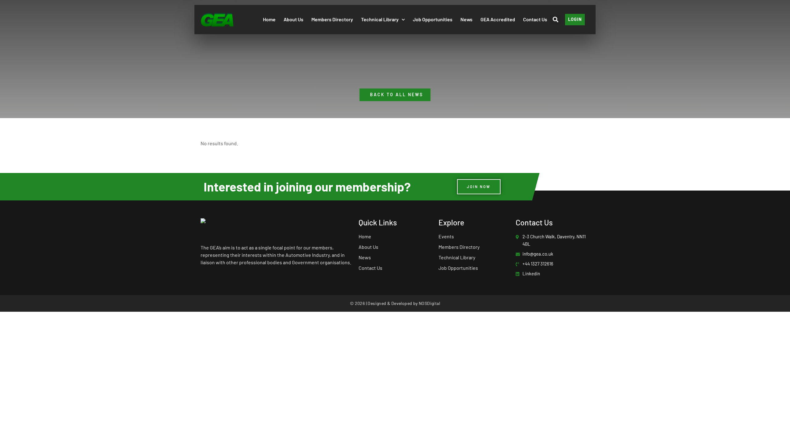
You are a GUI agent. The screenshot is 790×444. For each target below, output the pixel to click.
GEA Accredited (497, 19)
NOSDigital (429, 303)
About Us (293, 19)
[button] (555, 19)
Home (269, 19)
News (466, 19)
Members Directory (332, 19)
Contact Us (535, 19)
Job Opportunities (432, 19)
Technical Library (380, 19)
